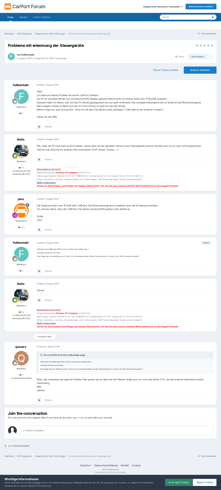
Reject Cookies (204, 482)
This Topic (200, 17)
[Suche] (212, 17)
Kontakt (125, 465)
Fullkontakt (27, 54)
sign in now (78, 417)
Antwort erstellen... (35, 430)
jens (21, 199)
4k (22, 167)
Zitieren (48, 126)
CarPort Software (42, 17)
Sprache (85, 465)
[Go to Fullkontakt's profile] (11, 56)
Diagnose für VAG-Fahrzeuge (50, 58)
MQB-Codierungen (46, 182)
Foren (10, 17)
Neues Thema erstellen (166, 70)
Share (180, 56)
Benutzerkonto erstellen (201, 6)
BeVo (20, 139)
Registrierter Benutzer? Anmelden (162, 6)
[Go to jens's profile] (21, 210)
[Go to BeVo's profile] (21, 151)
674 (22, 227)
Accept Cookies (180, 482)
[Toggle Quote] (41, 355)
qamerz (20, 347)
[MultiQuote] (39, 127)
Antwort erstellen (200, 70)
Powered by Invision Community (110, 472)
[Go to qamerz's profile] (21, 358)
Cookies (136, 465)
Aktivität (23, 17)
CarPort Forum (28, 6)
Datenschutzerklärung (106, 465)
